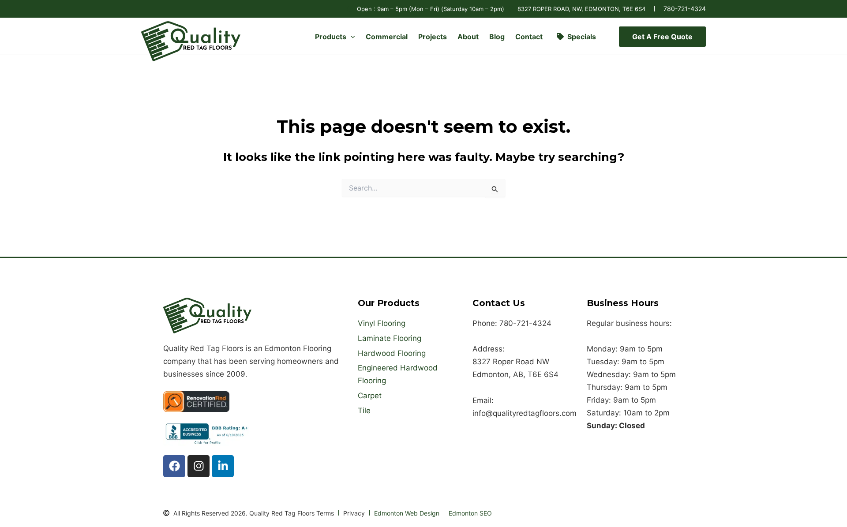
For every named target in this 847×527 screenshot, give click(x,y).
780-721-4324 (684, 8)
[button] (350, 36)
